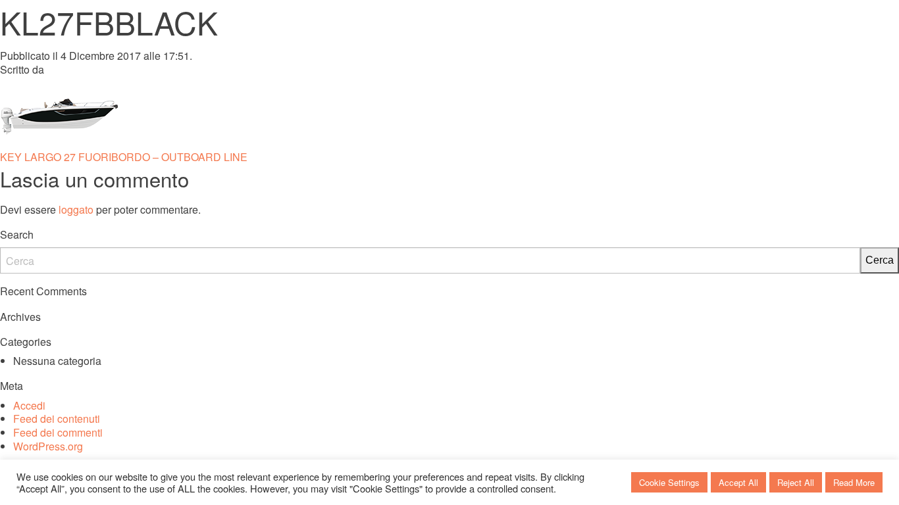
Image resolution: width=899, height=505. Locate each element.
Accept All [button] (738, 482)
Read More (854, 482)
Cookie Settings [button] (669, 482)
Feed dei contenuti (56, 418)
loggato (76, 209)
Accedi (29, 405)
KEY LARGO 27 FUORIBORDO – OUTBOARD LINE (123, 156)
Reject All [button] (795, 482)
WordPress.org (48, 446)
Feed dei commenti (58, 432)
